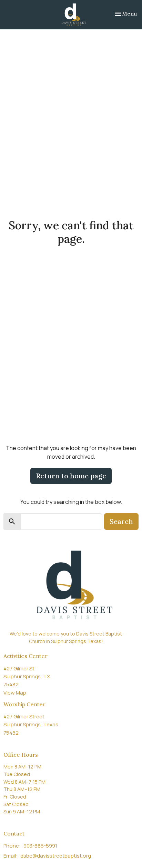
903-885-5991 (40, 845)
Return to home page (71, 475)
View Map (14, 692)
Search (121, 521)
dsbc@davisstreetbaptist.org (55, 855)
